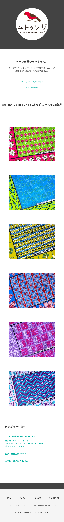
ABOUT (23, 498)
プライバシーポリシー (16, 505)
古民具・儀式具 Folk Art (16, 461)
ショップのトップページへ (32, 82)
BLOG (38, 498)
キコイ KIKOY (29, 441)
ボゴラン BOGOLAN (14, 446)
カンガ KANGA (12, 441)
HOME (8, 498)
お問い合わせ (32, 87)
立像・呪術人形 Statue (15, 454)
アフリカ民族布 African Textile (20, 436)
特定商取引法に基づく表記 (46, 505)
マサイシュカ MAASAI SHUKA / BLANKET (25, 444)
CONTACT (54, 498)
